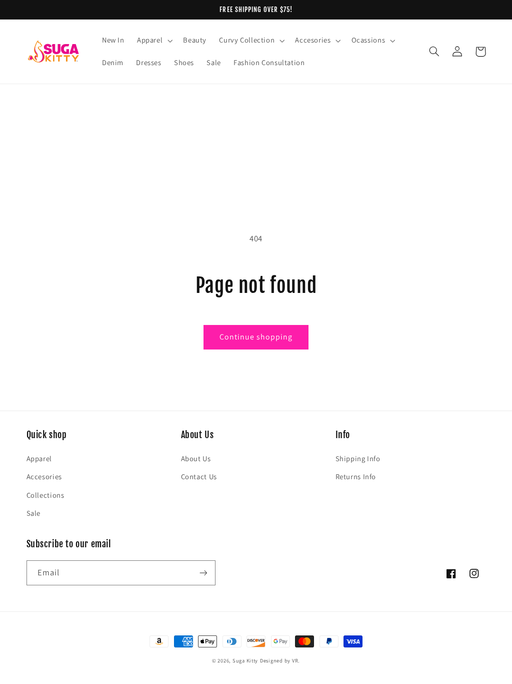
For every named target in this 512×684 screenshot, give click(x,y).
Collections (45, 495)
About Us (196, 458)
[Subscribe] (203, 572)
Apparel (39, 458)
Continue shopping (256, 336)
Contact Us (199, 476)
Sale (33, 513)
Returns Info (356, 476)
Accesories (44, 476)
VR (295, 660)
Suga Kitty (245, 660)
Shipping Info (358, 458)
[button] (153, 41)
